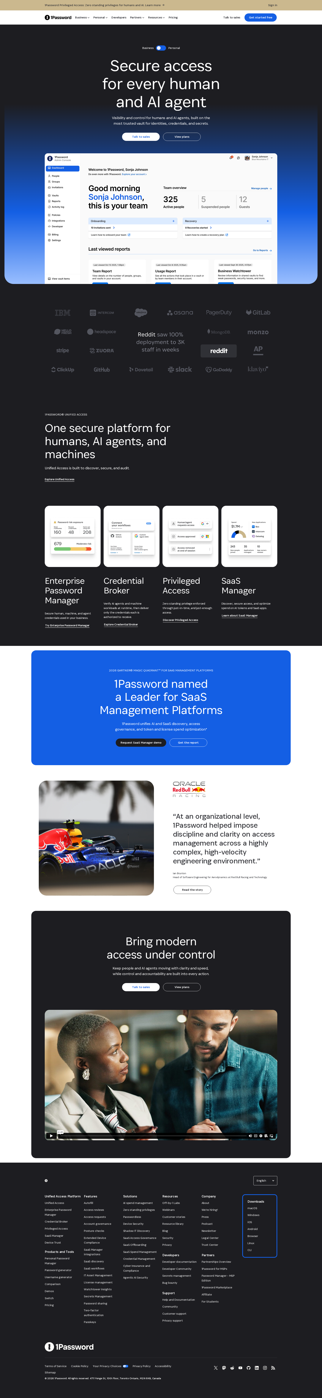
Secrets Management (98, 1296)
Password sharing (95, 1303)
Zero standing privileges (139, 1210)
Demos (49, 1291)
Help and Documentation (178, 1300)
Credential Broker (56, 1221)
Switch (49, 1298)
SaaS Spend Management (140, 1252)
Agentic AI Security (135, 1277)
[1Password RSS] (273, 1368)
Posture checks (94, 1231)
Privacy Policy (142, 1366)
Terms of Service (56, 1366)
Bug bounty (169, 1283)
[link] (260, 17)
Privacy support (172, 1320)
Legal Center (210, 1238)
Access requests (95, 1217)
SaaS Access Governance (139, 1238)
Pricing (49, 1305)
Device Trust (53, 1242)
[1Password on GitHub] (248, 1368)
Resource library (173, 1224)
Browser (252, 1236)
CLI (249, 1250)
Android (252, 1229)
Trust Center (210, 1245)
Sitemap (50, 1372)
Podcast (207, 1224)
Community (170, 1306)
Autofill (88, 1203)
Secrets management (176, 1276)
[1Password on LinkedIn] (257, 1368)
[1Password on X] (216, 1368)
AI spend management (138, 1203)
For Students (210, 1301)
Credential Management (139, 1259)
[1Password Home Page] (58, 17)
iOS (249, 1222)
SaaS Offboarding (134, 1245)
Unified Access (54, 1203)
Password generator (58, 1270)
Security (167, 1238)
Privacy (167, 1245)
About (205, 1203)
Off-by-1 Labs (171, 1203)
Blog (165, 1231)
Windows (253, 1215)
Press (205, 1217)
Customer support (174, 1314)
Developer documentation (179, 1262)
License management (98, 1282)
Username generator (58, 1277)
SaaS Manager (54, 1236)
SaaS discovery (94, 1261)
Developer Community (176, 1269)
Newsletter (209, 1231)
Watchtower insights (97, 1289)
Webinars (168, 1210)
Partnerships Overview (216, 1262)
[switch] (161, 48)
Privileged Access (56, 1229)
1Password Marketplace (217, 1287)
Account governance (97, 1224)
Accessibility (163, 1366)
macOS (252, 1208)
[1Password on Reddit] (232, 1368)
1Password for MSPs (214, 1269)
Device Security (133, 1224)
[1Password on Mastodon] (224, 1368)
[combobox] (265, 1180)
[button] (265, 1180)
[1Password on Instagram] (265, 1368)
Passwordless (132, 1217)
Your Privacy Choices (107, 1366)
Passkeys (90, 1322)
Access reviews (94, 1210)
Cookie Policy (79, 1366)
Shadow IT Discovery (136, 1231)
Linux (250, 1243)
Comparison (53, 1284)
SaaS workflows (94, 1268)
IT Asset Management (98, 1275)
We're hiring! (210, 1210)
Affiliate (207, 1294)
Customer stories (173, 1217)
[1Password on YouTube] (240, 1368)
